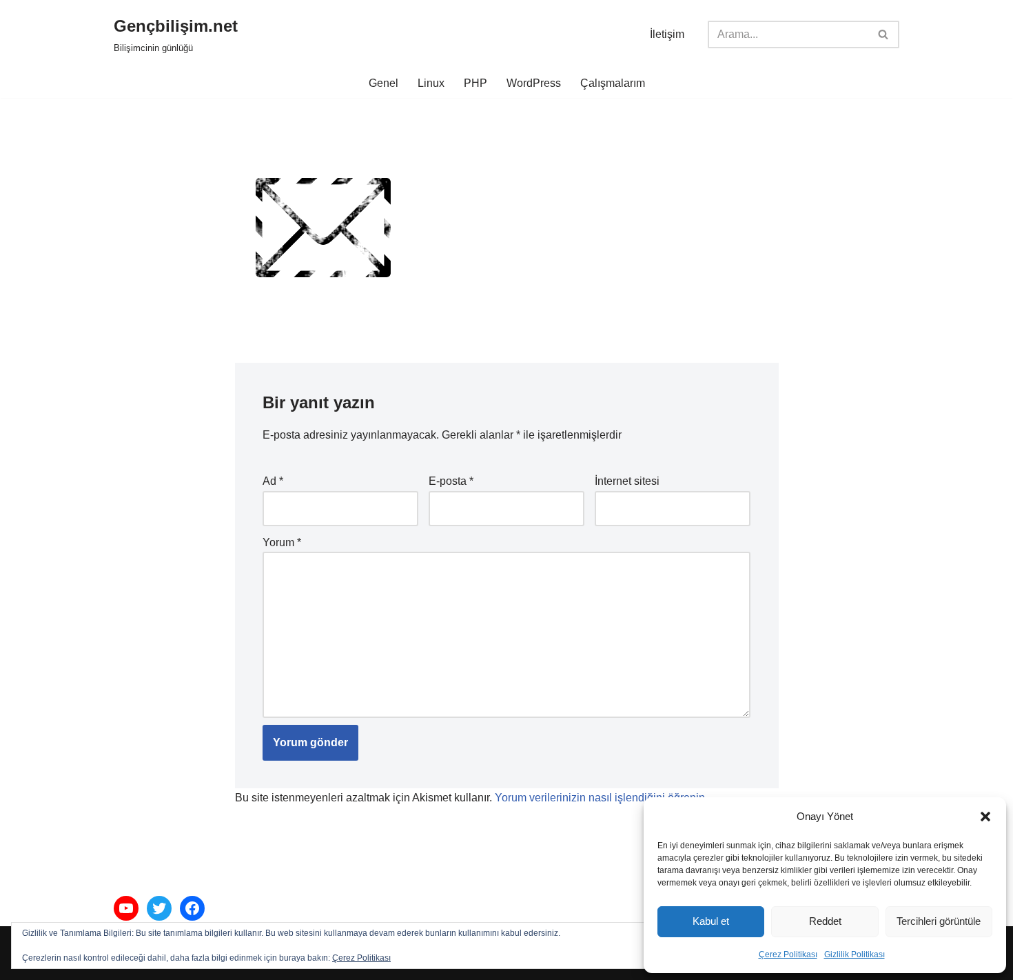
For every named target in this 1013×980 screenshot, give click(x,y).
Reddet (825, 921)
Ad (273, 481)
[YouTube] (126, 908)
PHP (475, 83)
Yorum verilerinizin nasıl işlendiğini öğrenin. (601, 797)
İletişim (667, 34)
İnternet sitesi (627, 481)
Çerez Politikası (788, 954)
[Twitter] (159, 908)
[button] (985, 816)
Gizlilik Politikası (854, 954)
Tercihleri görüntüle (939, 921)
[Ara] (883, 34)
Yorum (282, 542)
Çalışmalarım (612, 83)
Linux (431, 83)
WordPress (533, 83)
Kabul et (711, 921)
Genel (383, 83)
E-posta (451, 481)
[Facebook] (192, 908)
